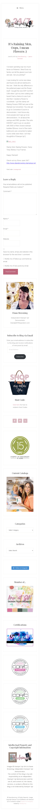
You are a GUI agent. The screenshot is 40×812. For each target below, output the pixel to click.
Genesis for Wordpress (27, 801)
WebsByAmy (22, 803)
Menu (21, 8)
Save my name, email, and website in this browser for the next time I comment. (18, 253)
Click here (16, 405)
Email (5, 229)
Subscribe (20, 357)
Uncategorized (17, 169)
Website (6, 239)
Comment (7, 191)
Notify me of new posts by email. (17, 266)
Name (6, 219)
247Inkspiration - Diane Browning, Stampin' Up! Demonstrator (20, 23)
